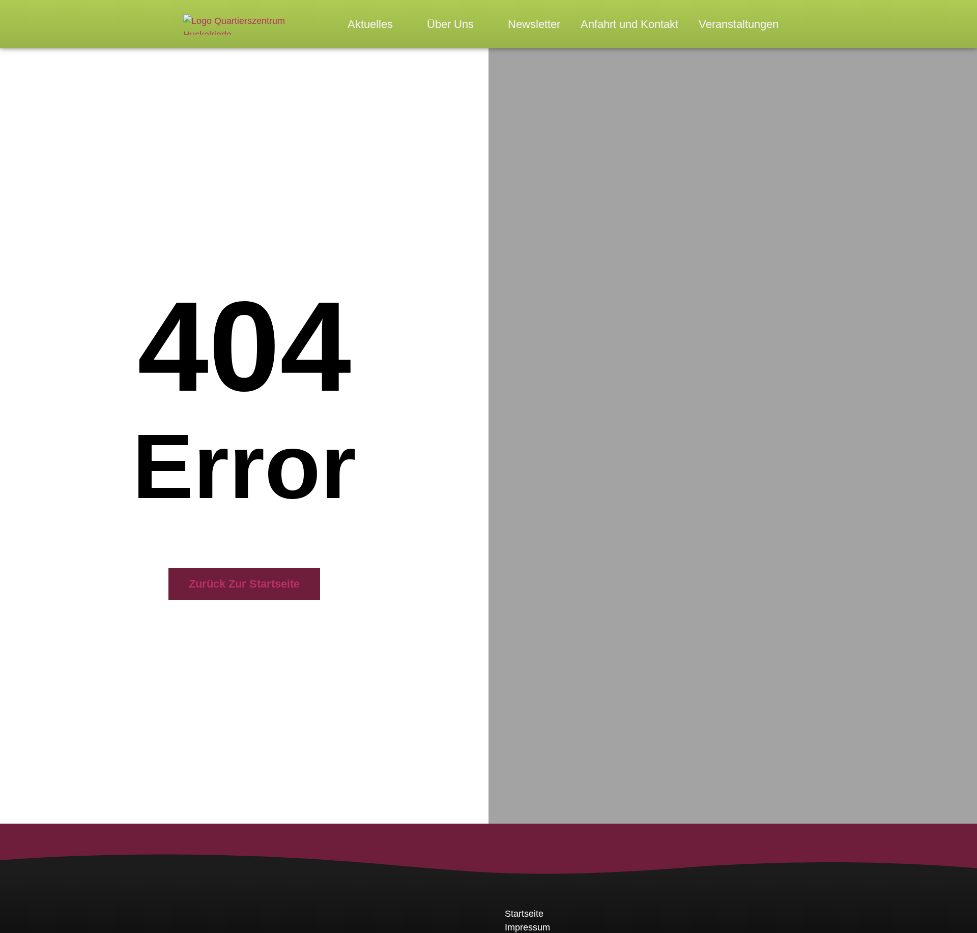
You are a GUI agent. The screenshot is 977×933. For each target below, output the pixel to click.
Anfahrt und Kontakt (629, 24)
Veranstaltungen (739, 24)
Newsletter (534, 24)
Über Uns (450, 24)
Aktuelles (370, 24)
